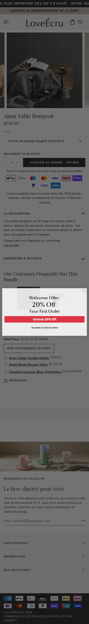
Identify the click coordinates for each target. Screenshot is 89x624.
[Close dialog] (84, 291)
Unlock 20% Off (44, 319)
